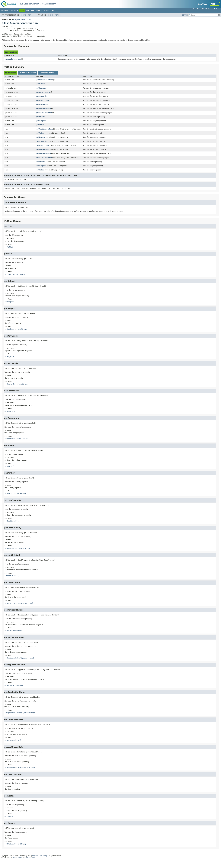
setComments (41, 137)
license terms (17, 857)
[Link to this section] (31, 46)
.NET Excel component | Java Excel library (37, 3)
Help (53, 10)
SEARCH (185, 15)
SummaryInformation (12, 59)
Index (48, 10)
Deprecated (40, 10)
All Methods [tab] (10, 73)
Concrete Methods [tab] (48, 73)
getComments (41, 88)
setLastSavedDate (43, 153)
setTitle (40, 170)
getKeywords (41, 96)
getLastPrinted (42, 100)
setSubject (41, 166)
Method (31, 15)
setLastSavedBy (42, 149)
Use (27, 10)
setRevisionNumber (44, 157)
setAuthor (40, 133)
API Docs (214, 4)
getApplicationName (44, 80)
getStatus (40, 117)
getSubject (41, 121)
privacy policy (30, 857)
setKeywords (41, 141)
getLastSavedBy (42, 104)
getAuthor (40, 84)
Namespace (13, 10)
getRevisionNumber (44, 113)
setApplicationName (44, 129)
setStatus (40, 162)
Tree (32, 10)
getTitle (40, 125)
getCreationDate (43, 92)
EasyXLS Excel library (39, 856)
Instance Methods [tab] (28, 73)
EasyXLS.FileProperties (22, 19)
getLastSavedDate (43, 108)
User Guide (202, 4)
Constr (23, 15)
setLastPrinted (42, 145)
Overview (4, 10)
